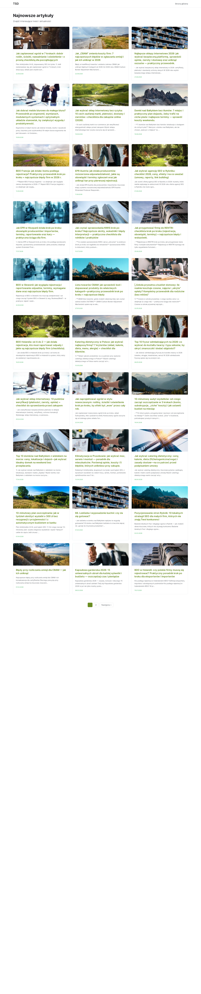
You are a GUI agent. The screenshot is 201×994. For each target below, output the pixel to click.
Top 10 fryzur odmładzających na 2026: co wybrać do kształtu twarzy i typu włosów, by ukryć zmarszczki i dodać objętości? (159, 345)
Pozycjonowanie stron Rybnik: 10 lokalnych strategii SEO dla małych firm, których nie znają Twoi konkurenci (158, 516)
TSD (16, 3)
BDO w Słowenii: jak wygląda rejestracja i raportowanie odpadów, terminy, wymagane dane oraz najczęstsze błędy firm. (41, 288)
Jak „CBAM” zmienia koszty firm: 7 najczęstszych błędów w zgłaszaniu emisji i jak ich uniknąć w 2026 (99, 56)
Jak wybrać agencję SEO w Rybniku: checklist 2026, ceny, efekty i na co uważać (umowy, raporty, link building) (158, 174)
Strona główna (181, 4)
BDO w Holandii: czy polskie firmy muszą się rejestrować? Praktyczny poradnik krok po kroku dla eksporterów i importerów (159, 573)
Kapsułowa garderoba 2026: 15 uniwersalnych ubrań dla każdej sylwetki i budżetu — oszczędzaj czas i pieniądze (98, 573)
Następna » (106, 605)
